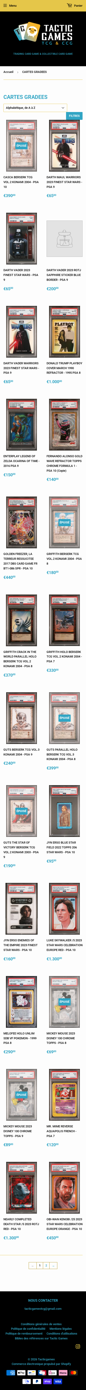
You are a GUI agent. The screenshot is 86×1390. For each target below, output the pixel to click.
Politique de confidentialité (28, 1328)
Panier (78, 5)
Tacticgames (46, 1359)
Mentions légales (61, 1328)
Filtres (74, 116)
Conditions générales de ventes (41, 1324)
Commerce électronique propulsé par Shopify (41, 1364)
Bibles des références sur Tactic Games (41, 1338)
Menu (13, 5)
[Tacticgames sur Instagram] (78, 1347)
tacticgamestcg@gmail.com (43, 1308)
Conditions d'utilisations (62, 1333)
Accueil (8, 72)
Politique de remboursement (24, 1333)
